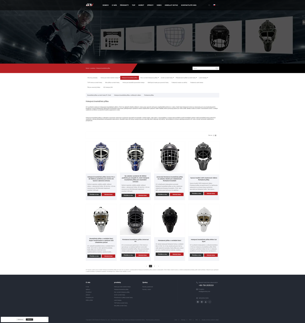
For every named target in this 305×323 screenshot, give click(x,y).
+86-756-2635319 (206, 285)
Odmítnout (20, 319)
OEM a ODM (89, 300)
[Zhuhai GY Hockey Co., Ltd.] (90, 6)
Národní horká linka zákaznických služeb (208, 283)
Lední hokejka (117, 300)
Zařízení (88, 295)
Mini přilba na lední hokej (120, 305)
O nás (87, 286)
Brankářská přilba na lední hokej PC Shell (99, 95)
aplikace (88, 289)
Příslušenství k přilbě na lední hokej (123, 297)
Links (175, 319)
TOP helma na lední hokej (121, 303)
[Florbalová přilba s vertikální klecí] (169, 234)
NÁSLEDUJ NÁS (204, 298)
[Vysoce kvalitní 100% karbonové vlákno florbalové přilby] (203, 172)
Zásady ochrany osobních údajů (210, 319)
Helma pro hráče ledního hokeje (122, 286)
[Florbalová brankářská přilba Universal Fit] (135, 234)
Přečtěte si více (94, 194)
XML (196, 319)
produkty (93, 68)
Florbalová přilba (149, 95)
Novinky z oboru (146, 289)
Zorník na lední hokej (119, 295)
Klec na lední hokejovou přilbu (122, 292)
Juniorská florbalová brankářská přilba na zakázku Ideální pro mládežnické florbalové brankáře (169, 179)
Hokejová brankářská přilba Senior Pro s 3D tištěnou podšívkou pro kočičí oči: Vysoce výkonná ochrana (101, 179)
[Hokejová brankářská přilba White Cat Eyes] (203, 234)
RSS (190, 319)
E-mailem (201, 289)
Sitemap (183, 319)
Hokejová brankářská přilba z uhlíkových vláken (127, 95)
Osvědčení (89, 292)
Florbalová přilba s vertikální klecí (169, 240)
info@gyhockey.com (204, 291)
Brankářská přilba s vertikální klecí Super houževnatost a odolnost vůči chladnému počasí (101, 240)
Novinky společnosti (147, 286)
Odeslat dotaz (108, 194)
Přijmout (29, 319)
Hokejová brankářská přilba (121, 289)
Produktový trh (89, 297)
